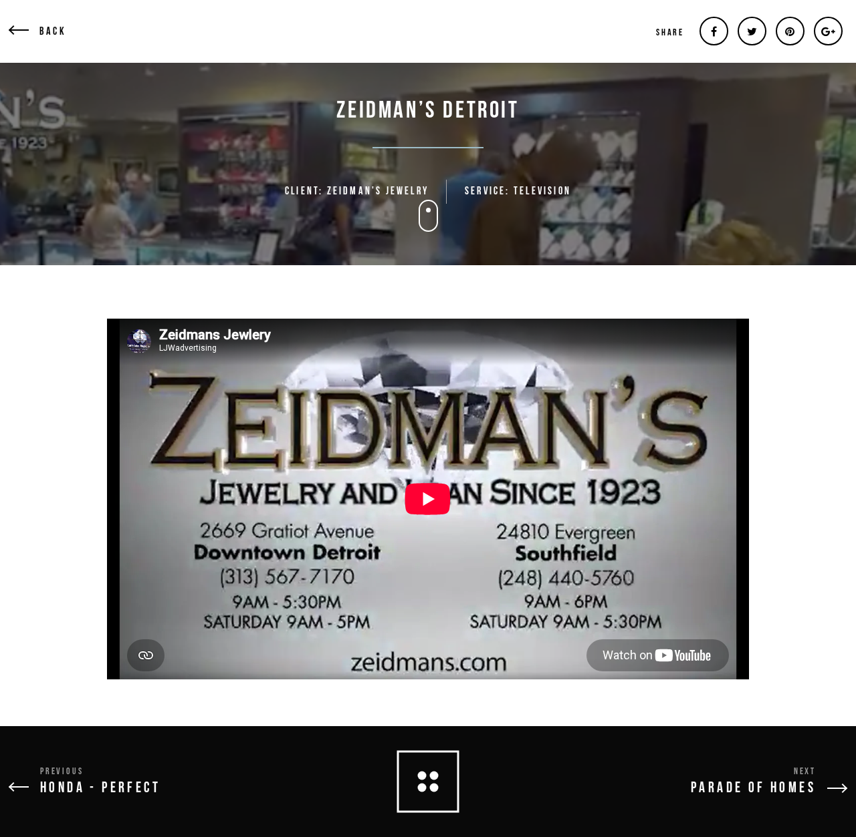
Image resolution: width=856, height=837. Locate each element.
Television (542, 191)
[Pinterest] (790, 31)
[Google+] (828, 31)
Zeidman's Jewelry (378, 191)
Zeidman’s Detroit (427, 110)
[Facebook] (714, 31)
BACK (52, 31)
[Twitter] (752, 31)
